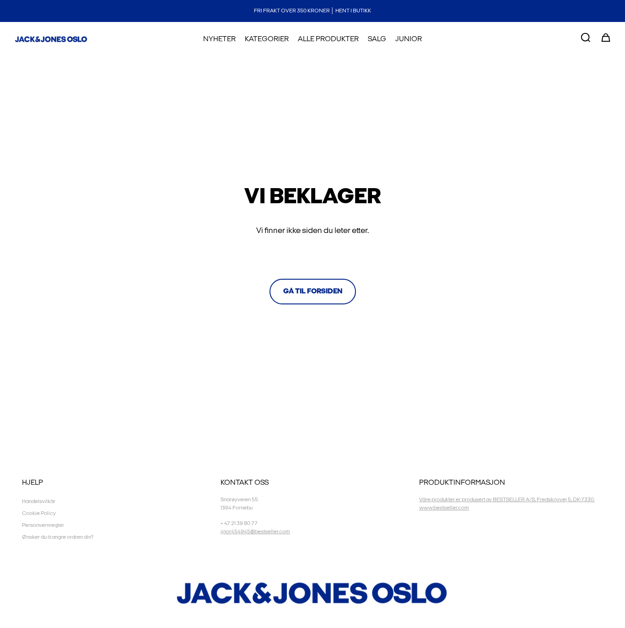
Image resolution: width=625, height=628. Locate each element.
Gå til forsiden (312, 291)
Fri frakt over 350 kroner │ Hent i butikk (312, 10)
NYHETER (219, 39)
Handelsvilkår (38, 501)
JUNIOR (408, 39)
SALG (377, 39)
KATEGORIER (267, 39)
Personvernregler (43, 525)
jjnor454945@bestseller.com (255, 531)
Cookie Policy (39, 513)
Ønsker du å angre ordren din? (57, 537)
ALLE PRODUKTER (328, 39)
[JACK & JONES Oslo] (51, 39)
